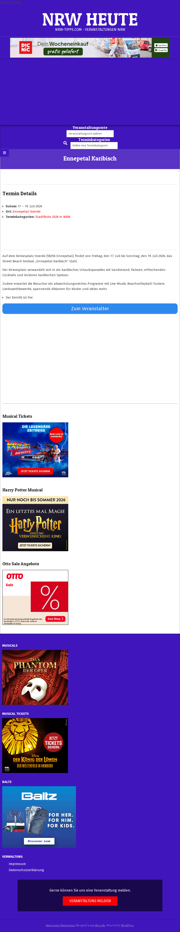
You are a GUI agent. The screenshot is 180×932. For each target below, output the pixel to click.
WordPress (127, 925)
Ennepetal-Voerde (27, 211)
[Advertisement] (90, 92)
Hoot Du (100, 925)
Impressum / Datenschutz (60, 925)
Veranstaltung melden (90, 901)
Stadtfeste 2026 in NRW (52, 217)
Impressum (17, 864)
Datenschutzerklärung (26, 870)
